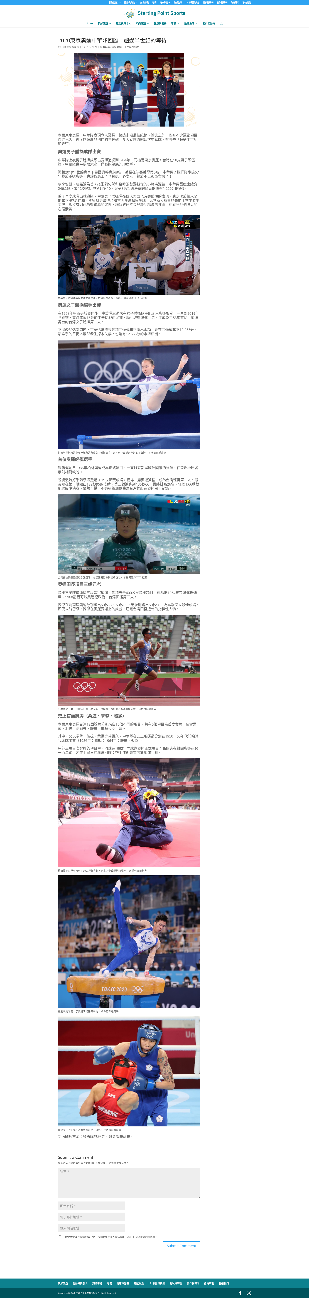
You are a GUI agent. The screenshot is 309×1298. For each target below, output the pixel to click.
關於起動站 (209, 23)
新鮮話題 (113, 3)
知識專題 (144, 3)
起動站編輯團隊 (70, 47)
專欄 (154, 3)
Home (89, 23)
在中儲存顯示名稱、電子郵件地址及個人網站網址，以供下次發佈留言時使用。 (109, 1236)
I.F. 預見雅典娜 (192, 3)
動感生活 (178, 3)
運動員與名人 (130, 3)
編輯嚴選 (117, 47)
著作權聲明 (222, 3)
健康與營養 (165, 3)
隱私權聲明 (208, 3)
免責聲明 (235, 3)
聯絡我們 (246, 3)
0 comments (131, 47)
